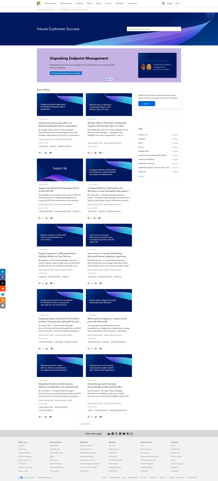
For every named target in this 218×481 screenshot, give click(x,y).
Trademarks (153, 477)
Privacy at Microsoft (176, 456)
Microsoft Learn (145, 453)
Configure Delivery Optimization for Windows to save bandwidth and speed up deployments (109, 189)
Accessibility (174, 467)
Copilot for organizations (25, 456)
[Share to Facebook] (112, 433)
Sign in (146, 103)
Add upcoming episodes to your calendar (65, 73)
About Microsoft (175, 449)
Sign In (177, 3)
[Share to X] (116, 433)
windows (142, 172)
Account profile (54, 445)
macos (141, 147)
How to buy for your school (87, 460)
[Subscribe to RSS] (127, 433)
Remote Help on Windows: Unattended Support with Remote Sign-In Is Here (107, 124)
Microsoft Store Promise (56, 467)
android (141, 139)
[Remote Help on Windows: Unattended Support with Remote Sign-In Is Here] (109, 104)
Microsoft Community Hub (45, 10)
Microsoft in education (86, 445)
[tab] (107, 79)
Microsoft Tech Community (148, 460)
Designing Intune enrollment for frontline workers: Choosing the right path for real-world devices (59, 320)
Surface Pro (21, 445)
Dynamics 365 (113, 453)
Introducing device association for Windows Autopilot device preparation (58, 124)
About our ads (181, 477)
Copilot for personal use (24, 460)
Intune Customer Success (63, 139)
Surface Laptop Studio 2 (24, 453)
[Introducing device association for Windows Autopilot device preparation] (60, 104)
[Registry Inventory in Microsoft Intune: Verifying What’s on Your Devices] (60, 235)
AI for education (84, 471)
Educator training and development (89, 464)
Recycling (171, 477)
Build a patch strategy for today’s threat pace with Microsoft (107, 320)
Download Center (54, 449)
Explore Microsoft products (25, 467)
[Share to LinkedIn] (109, 433)
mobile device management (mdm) (152, 155)
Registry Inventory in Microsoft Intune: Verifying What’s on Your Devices (57, 255)
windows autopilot (146, 163)
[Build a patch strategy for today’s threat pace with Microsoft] (109, 300)
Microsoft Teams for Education (88, 453)
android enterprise (146, 159)
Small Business (113, 471)
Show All (141, 176)
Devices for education (86, 449)
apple (140, 143)
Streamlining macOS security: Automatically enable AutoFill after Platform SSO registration (105, 385)
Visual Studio (144, 471)
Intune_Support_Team (46, 139)
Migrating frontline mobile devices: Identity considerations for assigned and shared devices (58, 385)
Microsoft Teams (113, 464)
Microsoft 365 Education (86, 456)
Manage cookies (133, 477)
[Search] (163, 3)
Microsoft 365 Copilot (115, 467)
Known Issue (143, 151)
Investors (173, 460)
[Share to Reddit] (120, 433)
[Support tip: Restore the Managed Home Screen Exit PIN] (60, 170)
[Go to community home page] (38, 3)
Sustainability (174, 471)
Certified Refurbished (56, 464)
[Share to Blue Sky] (124, 433)
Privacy (124, 477)
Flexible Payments (55, 471)
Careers (173, 445)
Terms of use (143, 477)
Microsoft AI (112, 445)
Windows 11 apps (23, 471)
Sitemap (104, 477)
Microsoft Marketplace (147, 464)
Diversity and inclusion (177, 464)
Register (170, 3)
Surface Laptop (22, 449)
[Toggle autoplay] (111, 79)
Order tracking (54, 460)
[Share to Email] (131, 433)
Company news (175, 453)
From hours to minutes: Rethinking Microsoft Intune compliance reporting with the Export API (107, 255)
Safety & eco (162, 477)
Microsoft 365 (113, 456)
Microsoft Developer (146, 449)
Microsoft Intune (66, 10)
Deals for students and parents (88, 467)
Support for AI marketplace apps (149, 456)
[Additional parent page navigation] (56, 9)
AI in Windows (22, 464)
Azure (142, 445)
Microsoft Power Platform (116, 460)
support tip (143, 135)
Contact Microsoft (114, 477)
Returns (52, 456)
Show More (86, 424)
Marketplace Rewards (147, 467)
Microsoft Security (114, 449)
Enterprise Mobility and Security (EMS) (154, 168)
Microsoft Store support (56, 453)
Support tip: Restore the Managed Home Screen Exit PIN (59, 189)
